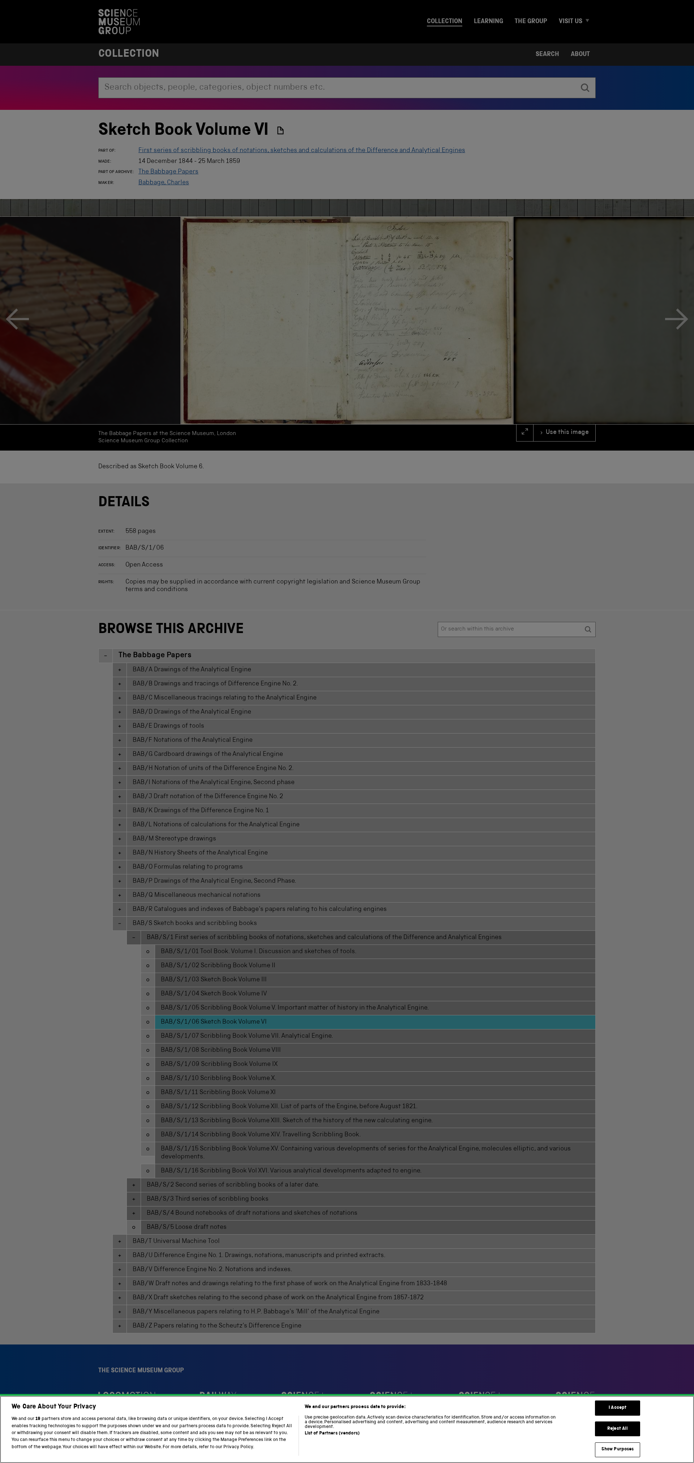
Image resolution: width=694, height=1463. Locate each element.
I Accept (617, 1408)
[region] (347, 1429)
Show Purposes (617, 1449)
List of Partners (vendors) (332, 1433)
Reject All (617, 1429)
